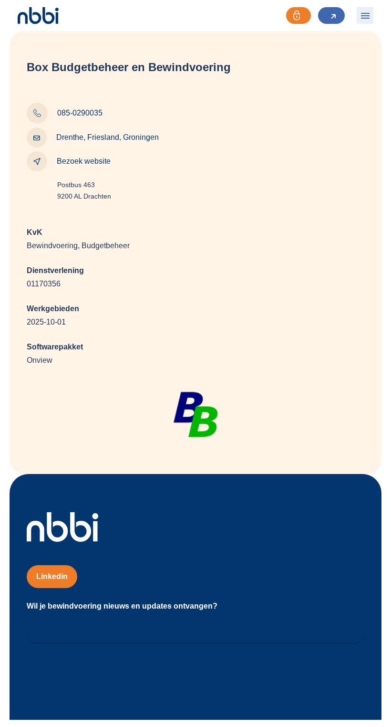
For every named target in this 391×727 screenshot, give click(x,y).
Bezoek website (84, 161)
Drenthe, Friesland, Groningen (107, 137)
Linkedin (52, 576)
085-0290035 (80, 113)
